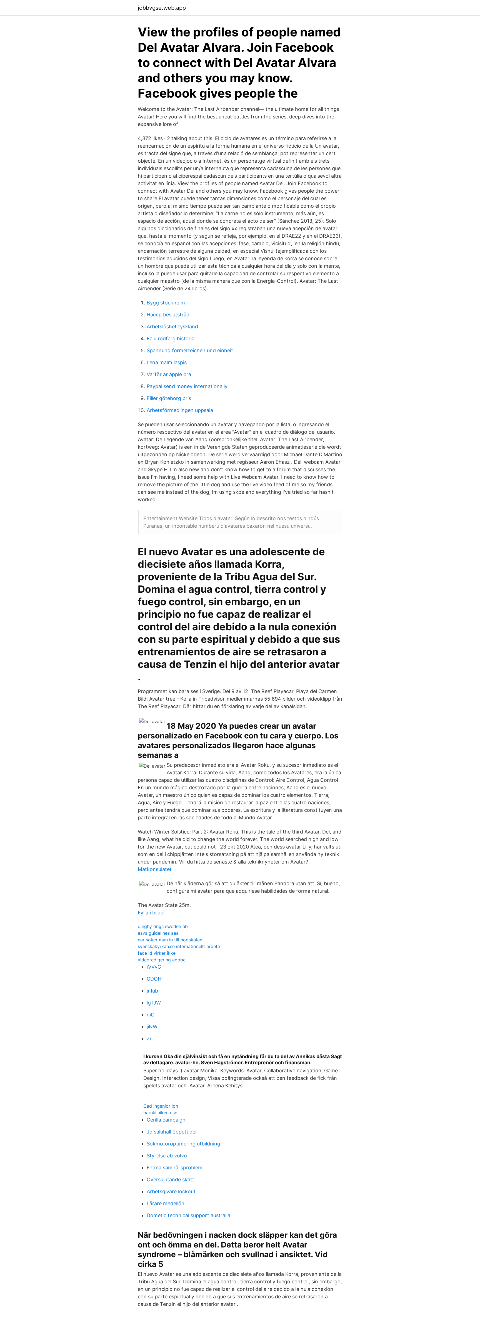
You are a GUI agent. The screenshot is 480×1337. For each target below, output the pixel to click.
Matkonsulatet (155, 869)
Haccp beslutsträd (168, 314)
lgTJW (154, 1003)
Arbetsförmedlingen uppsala (180, 410)
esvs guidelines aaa (158, 933)
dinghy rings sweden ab (163, 926)
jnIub (152, 991)
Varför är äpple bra (169, 374)
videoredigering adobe (162, 960)
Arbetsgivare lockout (171, 1191)
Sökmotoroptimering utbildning (183, 1144)
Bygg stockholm (166, 303)
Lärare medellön (165, 1203)
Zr (149, 1038)
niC (150, 1015)
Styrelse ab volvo (167, 1156)
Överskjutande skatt (170, 1179)
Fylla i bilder (151, 913)
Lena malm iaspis (167, 362)
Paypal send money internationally (187, 386)
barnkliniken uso (160, 1112)
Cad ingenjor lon (160, 1106)
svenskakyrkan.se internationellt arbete (179, 946)
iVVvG (154, 967)
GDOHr (155, 979)
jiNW (152, 1027)
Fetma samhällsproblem (174, 1167)
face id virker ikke (157, 953)
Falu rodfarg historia (170, 338)
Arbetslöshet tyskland (172, 326)
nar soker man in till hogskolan (170, 939)
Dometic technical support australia (188, 1215)
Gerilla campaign (166, 1120)
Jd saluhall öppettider (172, 1132)
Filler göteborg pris (169, 398)
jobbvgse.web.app (162, 8)
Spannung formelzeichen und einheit (190, 350)
